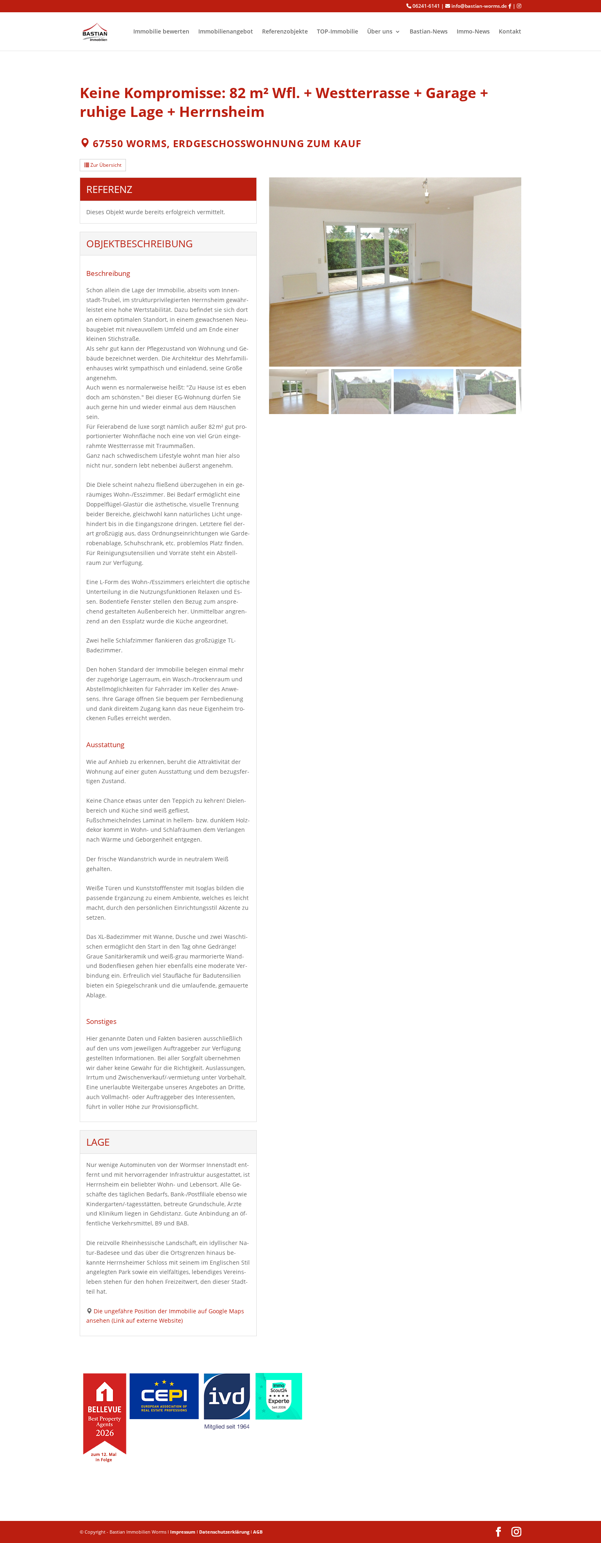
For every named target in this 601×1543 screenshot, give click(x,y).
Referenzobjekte (285, 32)
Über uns (379, 32)
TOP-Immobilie (337, 32)
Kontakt (510, 32)
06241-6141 (426, 6)
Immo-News (473, 32)
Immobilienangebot (225, 32)
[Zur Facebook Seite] (509, 6)
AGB (257, 1532)
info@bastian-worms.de (479, 6)
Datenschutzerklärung (224, 1532)
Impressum (182, 1532)
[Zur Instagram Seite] (519, 6)
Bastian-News (429, 32)
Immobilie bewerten (161, 32)
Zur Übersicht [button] (105, 164)
